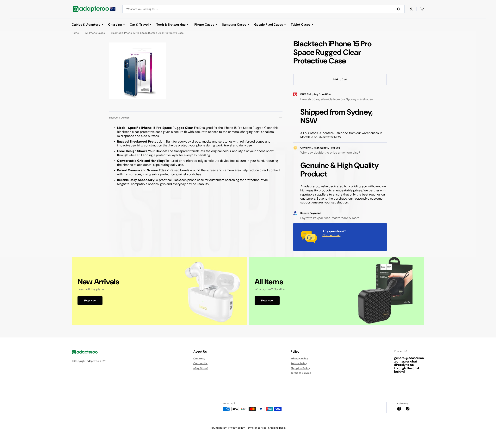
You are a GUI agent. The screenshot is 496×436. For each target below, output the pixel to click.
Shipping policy (277, 427)
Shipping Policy (300, 368)
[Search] (399, 9)
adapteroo (93, 361)
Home (75, 33)
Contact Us (200, 363)
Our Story (199, 358)
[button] (411, 9)
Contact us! (331, 235)
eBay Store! (200, 368)
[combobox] (263, 9)
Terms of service (256, 427)
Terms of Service (301, 373)
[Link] (159, 291)
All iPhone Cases (95, 33)
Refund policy (218, 427)
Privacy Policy (299, 358)
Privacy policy (236, 427)
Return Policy (299, 363)
